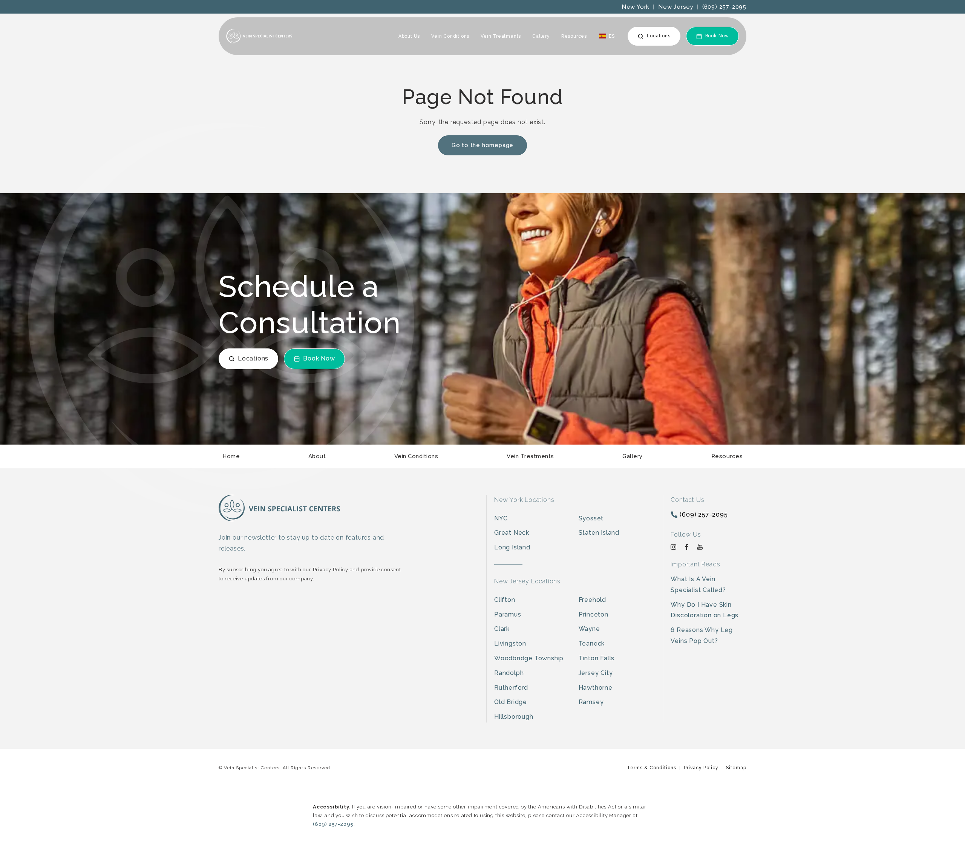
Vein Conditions (450, 36)
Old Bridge (510, 702)
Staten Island (599, 532)
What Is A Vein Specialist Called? (698, 584)
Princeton (593, 614)
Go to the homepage (482, 145)
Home (231, 456)
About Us (409, 36)
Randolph (509, 672)
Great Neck (511, 532)
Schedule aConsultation (310, 305)
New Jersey (676, 6)
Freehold (592, 599)
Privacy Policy (701, 767)
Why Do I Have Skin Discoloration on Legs (704, 610)
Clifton (504, 599)
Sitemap (736, 767)
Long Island (512, 547)
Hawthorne (596, 687)
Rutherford (511, 687)
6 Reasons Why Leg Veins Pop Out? (702, 635)
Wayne (589, 628)
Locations (658, 35)
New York (635, 6)
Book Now (717, 35)
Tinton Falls (597, 658)
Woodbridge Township (529, 658)
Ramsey (591, 702)
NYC (500, 518)
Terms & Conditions (651, 767)
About (317, 456)
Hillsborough (513, 716)
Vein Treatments (501, 36)
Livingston (510, 643)
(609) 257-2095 (724, 6)
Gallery (541, 36)
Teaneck (592, 643)
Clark (502, 628)
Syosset (591, 518)
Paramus (507, 614)
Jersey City (596, 672)
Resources (574, 36)
